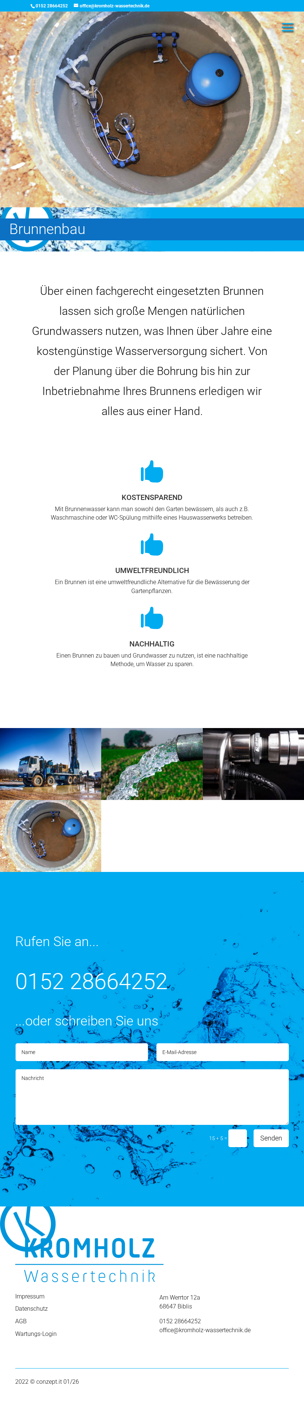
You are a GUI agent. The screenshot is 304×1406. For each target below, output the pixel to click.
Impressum (29, 1296)
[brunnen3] (50, 798)
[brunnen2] (151, 798)
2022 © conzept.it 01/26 (47, 1381)
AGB (21, 1321)
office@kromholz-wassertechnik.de (205, 1330)
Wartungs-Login (36, 1333)
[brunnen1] (50, 870)
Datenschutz (31, 1308)
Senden (271, 1138)
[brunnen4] (253, 798)
